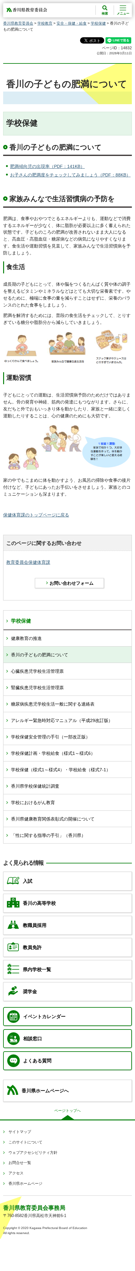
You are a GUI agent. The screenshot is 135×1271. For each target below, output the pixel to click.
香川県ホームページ (25, 1183)
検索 (105, 13)
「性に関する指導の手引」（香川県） (48, 835)
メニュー (123, 13)
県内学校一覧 (37, 969)
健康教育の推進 (26, 638)
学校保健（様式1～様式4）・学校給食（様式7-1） (61, 769)
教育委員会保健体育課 (28, 562)
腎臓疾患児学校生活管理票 (37, 687)
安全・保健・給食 (72, 23)
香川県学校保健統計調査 (35, 786)
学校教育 (44, 23)
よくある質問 (37, 1060)
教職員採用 (34, 925)
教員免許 (32, 947)
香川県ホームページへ (45, 1090)
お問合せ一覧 (19, 1163)
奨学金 (30, 991)
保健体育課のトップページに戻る (36, 514)
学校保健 (98, 23)
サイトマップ (19, 1132)
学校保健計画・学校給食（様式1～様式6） (53, 753)
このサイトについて (25, 1142)
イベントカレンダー (44, 1016)
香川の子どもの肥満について (39, 654)
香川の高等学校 (39, 903)
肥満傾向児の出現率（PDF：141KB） (47, 166)
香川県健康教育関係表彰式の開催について (52, 818)
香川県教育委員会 (18, 23)
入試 (27, 881)
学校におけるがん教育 (33, 802)
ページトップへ (67, 1110)
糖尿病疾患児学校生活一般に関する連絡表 (52, 704)
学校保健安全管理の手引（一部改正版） (50, 736)
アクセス (16, 1173)
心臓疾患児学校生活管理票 (37, 671)
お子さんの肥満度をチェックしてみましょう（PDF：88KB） (70, 174)
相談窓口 (32, 1038)
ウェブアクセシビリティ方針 (32, 1152)
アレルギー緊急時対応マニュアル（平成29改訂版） (62, 720)
